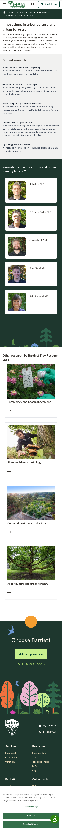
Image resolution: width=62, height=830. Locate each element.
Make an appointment (31, 654)
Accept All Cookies (31, 824)
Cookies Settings (31, 807)
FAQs (34, 766)
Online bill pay (49, 4)
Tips (34, 757)
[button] (47, 726)
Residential (10, 753)
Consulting (10, 761)
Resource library (40, 753)
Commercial (11, 757)
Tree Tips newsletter (41, 761)
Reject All (31, 816)
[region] (31, 808)
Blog (34, 770)
